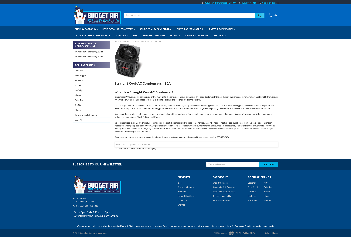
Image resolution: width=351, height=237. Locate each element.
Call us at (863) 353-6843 (87, 206)
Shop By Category (85, 29)
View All (78, 120)
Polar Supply (80, 75)
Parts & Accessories (221, 29)
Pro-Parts (79, 80)
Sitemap (181, 205)
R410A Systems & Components (92, 35)
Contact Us (220, 35)
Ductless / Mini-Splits (190, 29)
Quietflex (79, 100)
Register (275, 3)
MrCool (78, 95)
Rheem (78, 110)
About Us (175, 35)
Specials (121, 35)
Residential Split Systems (117, 29)
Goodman (79, 70)
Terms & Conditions (196, 35)
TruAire (78, 105)
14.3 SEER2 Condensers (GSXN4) (89, 52)
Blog (135, 35)
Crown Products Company (86, 115)
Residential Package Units (155, 29)
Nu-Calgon (79, 90)
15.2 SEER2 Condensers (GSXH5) (89, 57)
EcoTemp (79, 85)
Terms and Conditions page (247, 226)
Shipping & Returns (154, 35)
